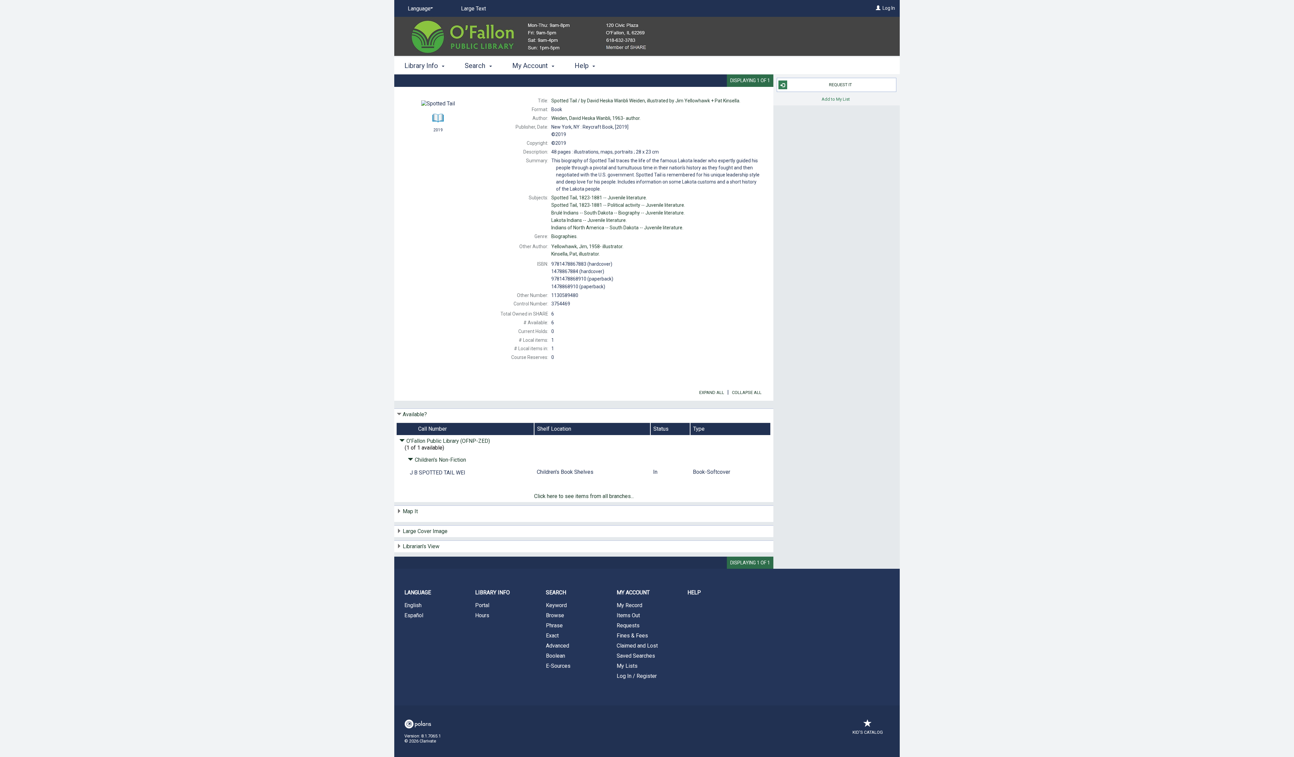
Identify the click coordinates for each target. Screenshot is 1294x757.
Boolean (555, 656)
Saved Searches (636, 656)
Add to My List (836, 98)
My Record (629, 605)
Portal (482, 605)
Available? (415, 414)
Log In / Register (637, 676)
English (413, 605)
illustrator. (587, 246)
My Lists (627, 666)
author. (596, 118)
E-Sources (558, 666)
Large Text (473, 8)
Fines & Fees (632, 635)
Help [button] (582, 66)
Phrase (554, 625)
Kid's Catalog (868, 732)
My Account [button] (531, 66)
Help (694, 592)
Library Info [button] (422, 66)
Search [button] (476, 66)
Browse (555, 615)
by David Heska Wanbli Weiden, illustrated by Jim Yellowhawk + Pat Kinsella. (645, 100)
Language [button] (417, 592)
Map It (410, 511)
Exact (552, 635)
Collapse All (747, 392)
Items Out (628, 615)
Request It (840, 84)
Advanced (557, 646)
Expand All (711, 392)
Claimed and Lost (637, 646)
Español (413, 615)
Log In (889, 8)
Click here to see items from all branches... (584, 496)
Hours (482, 615)
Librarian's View (421, 546)
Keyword (556, 605)
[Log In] (878, 8)
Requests (628, 625)
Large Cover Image (425, 531)
